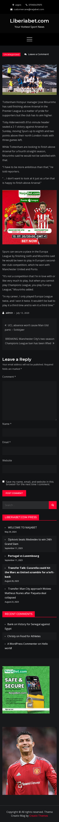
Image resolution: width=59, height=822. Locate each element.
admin (9, 313)
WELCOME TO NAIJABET (22, 527)
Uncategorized (11, 54)
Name (6, 424)
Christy (11, 636)
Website (7, 460)
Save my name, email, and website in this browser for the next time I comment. (30, 483)
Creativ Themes (38, 815)
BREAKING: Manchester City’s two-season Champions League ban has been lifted (29, 341)
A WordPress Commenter (22, 643)
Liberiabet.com (29, 21)
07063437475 (35, 4)
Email (6, 442)
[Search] (53, 505)
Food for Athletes (30, 636)
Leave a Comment (38, 54)
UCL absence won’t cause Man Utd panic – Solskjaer (26, 327)
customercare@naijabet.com (29, 9)
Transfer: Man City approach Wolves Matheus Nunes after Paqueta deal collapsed (28, 593)
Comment (9, 376)
